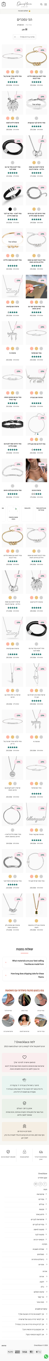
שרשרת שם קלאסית (12, 306)
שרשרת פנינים (36, 490)
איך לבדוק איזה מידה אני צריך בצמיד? (29, 1324)
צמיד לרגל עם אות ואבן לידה (36, 444)
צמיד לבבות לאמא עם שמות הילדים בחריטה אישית (36, 261)
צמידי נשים (24, 1010)
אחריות (41, 1264)
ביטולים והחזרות (38, 1259)
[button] (45, 4)
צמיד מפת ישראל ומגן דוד (36, 881)
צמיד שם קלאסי (36, 353)
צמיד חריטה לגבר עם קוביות (36, 123)
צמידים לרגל (8, 1010)
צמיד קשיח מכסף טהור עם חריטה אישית (36, 307)
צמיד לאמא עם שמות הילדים (13, 260)
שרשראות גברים (8, 1031)
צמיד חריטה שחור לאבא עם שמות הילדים (12, 445)
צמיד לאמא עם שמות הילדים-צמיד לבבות (36, 77)
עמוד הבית (29, 25)
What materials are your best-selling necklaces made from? (28, 962)
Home (36, 1357)
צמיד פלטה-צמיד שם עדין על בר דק (13, 77)
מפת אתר (40, 1302)
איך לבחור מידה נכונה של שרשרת (31, 1319)
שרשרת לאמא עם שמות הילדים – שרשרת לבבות (36, 168)
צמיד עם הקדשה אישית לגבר (13, 881)
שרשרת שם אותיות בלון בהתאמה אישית (12, 926)
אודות (41, 1276)
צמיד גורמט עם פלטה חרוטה (12, 490)
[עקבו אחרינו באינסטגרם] (40, 1184)
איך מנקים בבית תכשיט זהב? (33, 1329)
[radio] (41, 72)
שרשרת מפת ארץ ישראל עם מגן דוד (36, 696)
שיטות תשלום (39, 1291)
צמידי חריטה (40, 1031)
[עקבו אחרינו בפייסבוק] (45, 1184)
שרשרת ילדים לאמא (12, 123)
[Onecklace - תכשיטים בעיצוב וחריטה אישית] (24, 4)
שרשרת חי (12, 353)
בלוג (42, 1286)
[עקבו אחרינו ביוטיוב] (36, 1184)
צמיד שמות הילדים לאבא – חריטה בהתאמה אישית (12, 835)
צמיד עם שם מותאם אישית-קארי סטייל (12, 398)
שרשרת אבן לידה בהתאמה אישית (36, 926)
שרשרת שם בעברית (36, 397)
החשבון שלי (28, 1357)
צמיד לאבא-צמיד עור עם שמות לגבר (12, 168)
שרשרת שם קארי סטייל (36, 834)
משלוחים (40, 1254)
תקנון (42, 1281)
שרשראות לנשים (24, 1031)
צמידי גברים (41, 1010)
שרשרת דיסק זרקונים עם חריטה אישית (12, 789)
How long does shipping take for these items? (27, 975)
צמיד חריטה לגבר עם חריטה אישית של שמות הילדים (36, 214)
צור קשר (41, 1297)
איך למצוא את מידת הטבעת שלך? (31, 1314)
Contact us (15, 1357)
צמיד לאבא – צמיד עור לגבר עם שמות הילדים (12, 214)
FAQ (21, 1357)
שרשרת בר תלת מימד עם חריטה (12, 696)
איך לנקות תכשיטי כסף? (35, 1334)
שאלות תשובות (38, 1249)
